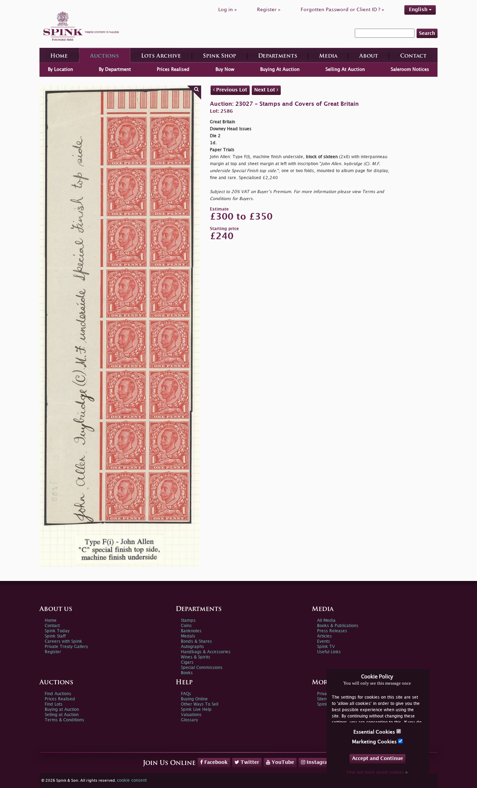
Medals (188, 636)
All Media (326, 621)
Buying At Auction (280, 69)
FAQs (186, 694)
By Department (115, 69)
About (368, 56)
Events (323, 641)
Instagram (318, 762)
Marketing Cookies (375, 741)
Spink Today (57, 631)
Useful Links (329, 652)
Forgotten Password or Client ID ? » (342, 9)
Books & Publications (337, 626)
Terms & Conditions (64, 720)
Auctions (104, 56)
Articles (324, 636)
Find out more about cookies (377, 772)
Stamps (188, 621)
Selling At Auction (345, 69)
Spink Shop (219, 56)
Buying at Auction (62, 710)
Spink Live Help (196, 710)
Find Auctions (58, 694)
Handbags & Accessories (205, 652)
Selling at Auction (62, 715)
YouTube (282, 762)
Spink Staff (55, 636)
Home (59, 56)
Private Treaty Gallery (66, 647)
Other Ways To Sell (199, 704)
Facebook (215, 762)
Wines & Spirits (195, 657)
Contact (413, 56)
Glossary (189, 720)
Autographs (192, 647)
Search (427, 33)
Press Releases (332, 631)
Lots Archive (161, 56)
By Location (60, 69)
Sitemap (325, 699)
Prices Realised (173, 69)
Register (53, 652)
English (419, 9)
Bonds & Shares (196, 641)
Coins (186, 626)
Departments (277, 56)
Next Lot (265, 90)
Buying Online (194, 699)
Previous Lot (231, 90)
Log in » (227, 9)
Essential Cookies (374, 732)
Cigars (187, 662)
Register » (268, 9)
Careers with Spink (63, 641)
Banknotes (191, 631)
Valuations (191, 715)
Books (187, 673)
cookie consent (132, 780)
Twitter (249, 762)
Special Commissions (201, 668)
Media (328, 56)
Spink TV (326, 647)
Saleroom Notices (410, 69)
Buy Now (224, 69)
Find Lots (54, 704)
